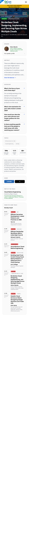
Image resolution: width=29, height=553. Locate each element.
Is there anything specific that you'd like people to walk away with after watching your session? (12, 127)
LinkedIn (9, 181)
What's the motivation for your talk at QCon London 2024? (12, 108)
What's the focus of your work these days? (12, 89)
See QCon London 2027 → (15, 7)
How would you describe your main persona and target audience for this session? (12, 117)
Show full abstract (9, 77)
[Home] (6, 2)
